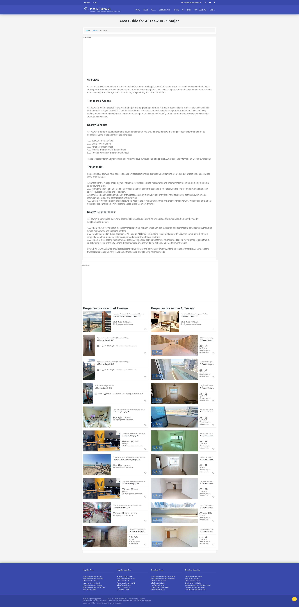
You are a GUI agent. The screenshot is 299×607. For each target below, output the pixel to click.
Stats (176, 10)
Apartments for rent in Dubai (92, 576)
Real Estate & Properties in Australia (95, 601)
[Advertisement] (149, 54)
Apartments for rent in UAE (126, 578)
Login (95, 2)
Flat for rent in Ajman (158, 585)
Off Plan (186, 10)
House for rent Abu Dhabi (91, 583)
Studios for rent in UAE (124, 576)
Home (137, 10)
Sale (153, 10)
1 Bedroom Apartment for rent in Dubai (197, 585)
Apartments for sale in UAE (126, 583)
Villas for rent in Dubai (90, 581)
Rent (145, 10)
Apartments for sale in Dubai (92, 585)
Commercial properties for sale (195, 589)
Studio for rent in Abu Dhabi (160, 587)
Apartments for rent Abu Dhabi (93, 578)
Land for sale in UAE (123, 587)
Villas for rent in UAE (124, 581)
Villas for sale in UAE (124, 585)
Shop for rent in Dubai (192, 578)
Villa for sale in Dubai (158, 583)
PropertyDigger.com (94, 599)
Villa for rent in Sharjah (158, 581)
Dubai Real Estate (123, 589)
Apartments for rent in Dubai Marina (163, 576)
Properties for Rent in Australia (140, 601)
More (212, 10)
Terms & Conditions (120, 599)
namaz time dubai (103, 603)
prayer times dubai (89, 603)
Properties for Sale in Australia (119, 601)
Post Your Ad (200, 10)
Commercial (164, 10)
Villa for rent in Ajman (158, 589)
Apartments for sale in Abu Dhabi (94, 587)
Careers (142, 599)
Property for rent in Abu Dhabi (195, 587)
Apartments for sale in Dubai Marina (163, 578)
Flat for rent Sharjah (89, 589)
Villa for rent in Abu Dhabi (193, 576)
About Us (110, 599)
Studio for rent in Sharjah (193, 583)
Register (87, 2)
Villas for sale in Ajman (192, 581)
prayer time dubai (116, 603)
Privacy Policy (133, 599)
